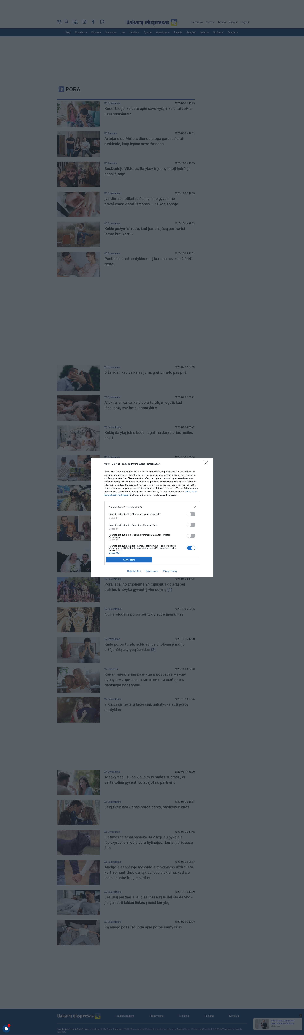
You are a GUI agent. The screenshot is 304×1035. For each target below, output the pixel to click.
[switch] (191, 514)
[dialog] (152, 517)
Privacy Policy (170, 571)
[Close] (207, 464)
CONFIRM (129, 560)
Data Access (152, 571)
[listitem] (152, 507)
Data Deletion (134, 571)
